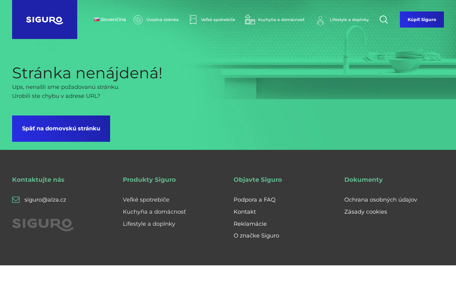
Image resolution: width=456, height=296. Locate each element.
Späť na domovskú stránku (61, 128)
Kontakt (245, 211)
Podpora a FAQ (254, 199)
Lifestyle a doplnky (149, 223)
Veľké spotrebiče (146, 199)
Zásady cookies (365, 211)
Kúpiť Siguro (422, 19)
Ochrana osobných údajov (380, 199)
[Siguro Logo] (44, 19)
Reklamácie (250, 223)
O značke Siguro (256, 235)
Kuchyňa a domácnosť (154, 211)
